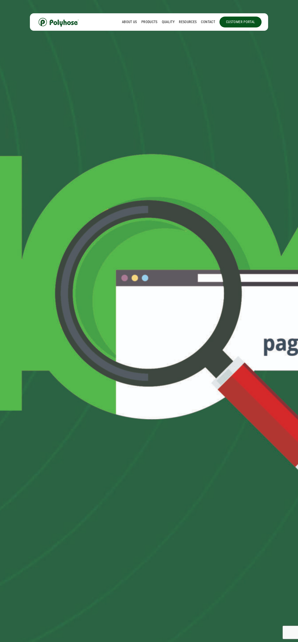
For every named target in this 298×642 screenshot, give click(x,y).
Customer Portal (240, 22)
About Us (129, 22)
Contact (208, 22)
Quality (168, 22)
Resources (188, 22)
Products (149, 22)
